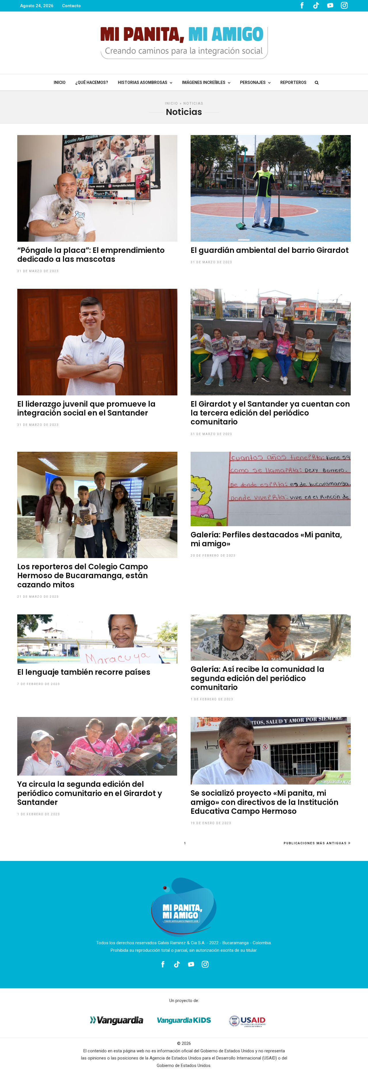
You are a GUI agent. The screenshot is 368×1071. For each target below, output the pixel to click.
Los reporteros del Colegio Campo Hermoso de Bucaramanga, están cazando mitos (82, 576)
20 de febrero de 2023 (213, 555)
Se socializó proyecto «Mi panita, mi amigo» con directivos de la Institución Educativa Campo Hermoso (264, 802)
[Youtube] (191, 964)
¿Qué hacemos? (91, 82)
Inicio (60, 82)
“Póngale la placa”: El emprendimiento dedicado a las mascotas (91, 254)
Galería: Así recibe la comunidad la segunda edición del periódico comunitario (257, 678)
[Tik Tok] (316, 7)
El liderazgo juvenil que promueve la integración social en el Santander (86, 408)
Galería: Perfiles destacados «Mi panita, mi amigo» (266, 539)
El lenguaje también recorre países (83, 672)
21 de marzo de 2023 (38, 596)
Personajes (253, 82)
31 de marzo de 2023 (38, 271)
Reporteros (293, 82)
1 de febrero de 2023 (212, 699)
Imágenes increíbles (203, 82)
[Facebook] (162, 964)
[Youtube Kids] (330, 7)
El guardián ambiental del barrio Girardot (270, 250)
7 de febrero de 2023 (38, 684)
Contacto (71, 5)
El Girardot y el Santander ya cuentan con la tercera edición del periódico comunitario (270, 413)
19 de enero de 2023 (211, 823)
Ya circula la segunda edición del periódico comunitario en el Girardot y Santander (89, 793)
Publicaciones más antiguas (315, 843)
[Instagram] (344, 7)
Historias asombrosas (142, 82)
